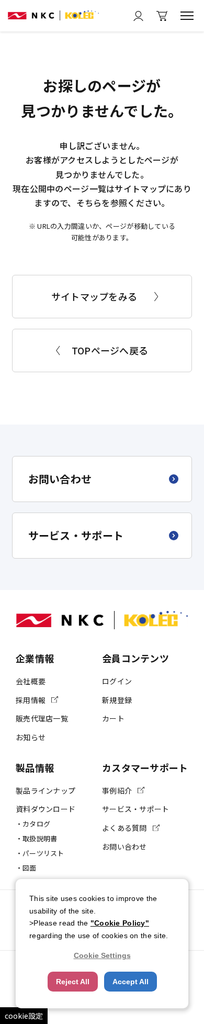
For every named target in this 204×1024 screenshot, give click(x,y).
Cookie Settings (102, 955)
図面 (29, 868)
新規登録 (117, 700)
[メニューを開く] (187, 16)
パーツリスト (43, 853)
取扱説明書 (39, 838)
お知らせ (31, 737)
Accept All (130, 981)
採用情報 (31, 700)
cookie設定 (24, 1015)
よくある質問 (124, 827)
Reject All (72, 981)
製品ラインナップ (45, 790)
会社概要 (31, 681)
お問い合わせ (60, 478)
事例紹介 (117, 790)
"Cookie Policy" (119, 923)
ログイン (117, 681)
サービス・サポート (76, 535)
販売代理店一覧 (42, 718)
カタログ (36, 824)
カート (113, 718)
